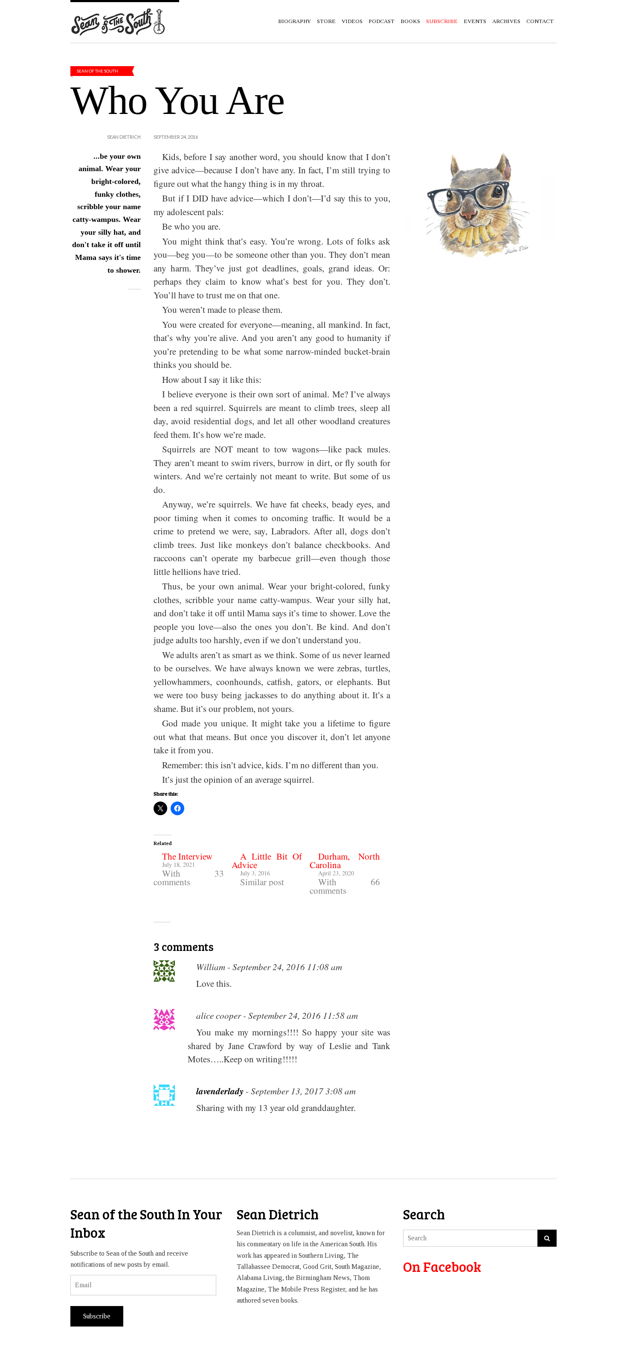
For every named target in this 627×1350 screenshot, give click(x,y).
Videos (352, 21)
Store (326, 21)
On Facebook (442, 1266)
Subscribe (96, 1316)
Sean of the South (97, 70)
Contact (540, 21)
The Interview (187, 856)
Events (475, 21)
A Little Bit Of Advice (267, 860)
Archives (506, 21)
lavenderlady (220, 1091)
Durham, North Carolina (345, 860)
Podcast (382, 21)
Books (410, 21)
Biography (294, 21)
